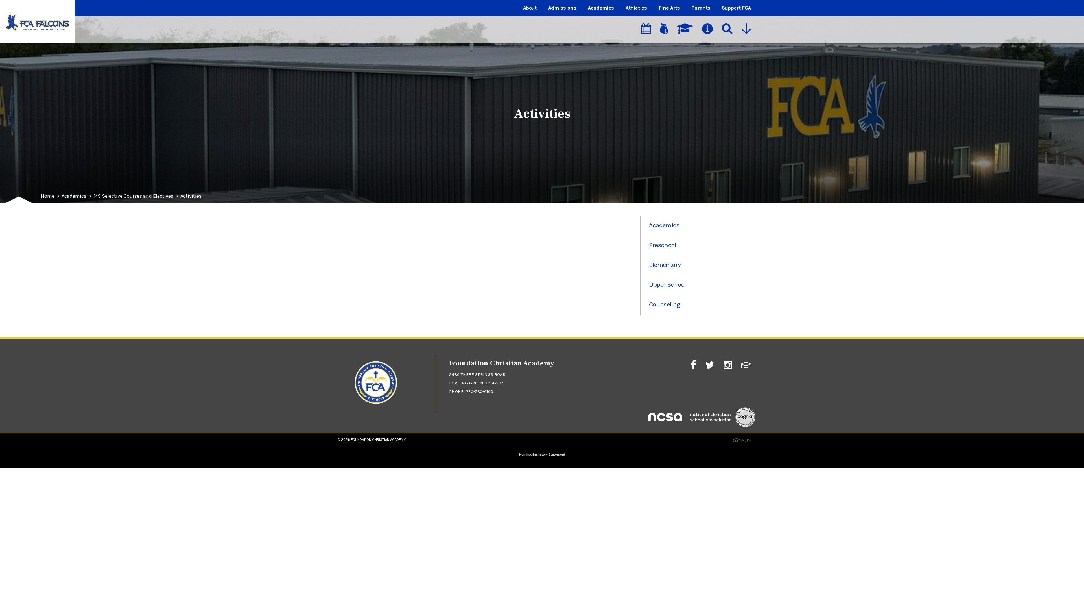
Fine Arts (669, 8)
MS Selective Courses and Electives (133, 196)
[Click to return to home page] (376, 409)
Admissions (562, 8)
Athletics (636, 8)
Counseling (664, 304)
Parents (700, 8)
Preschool (662, 245)
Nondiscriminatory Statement (542, 454)
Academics (601, 8)
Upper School (667, 284)
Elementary (665, 265)
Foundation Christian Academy (378, 439)
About (530, 8)
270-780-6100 (479, 391)
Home (47, 196)
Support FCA (736, 8)
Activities (191, 196)
